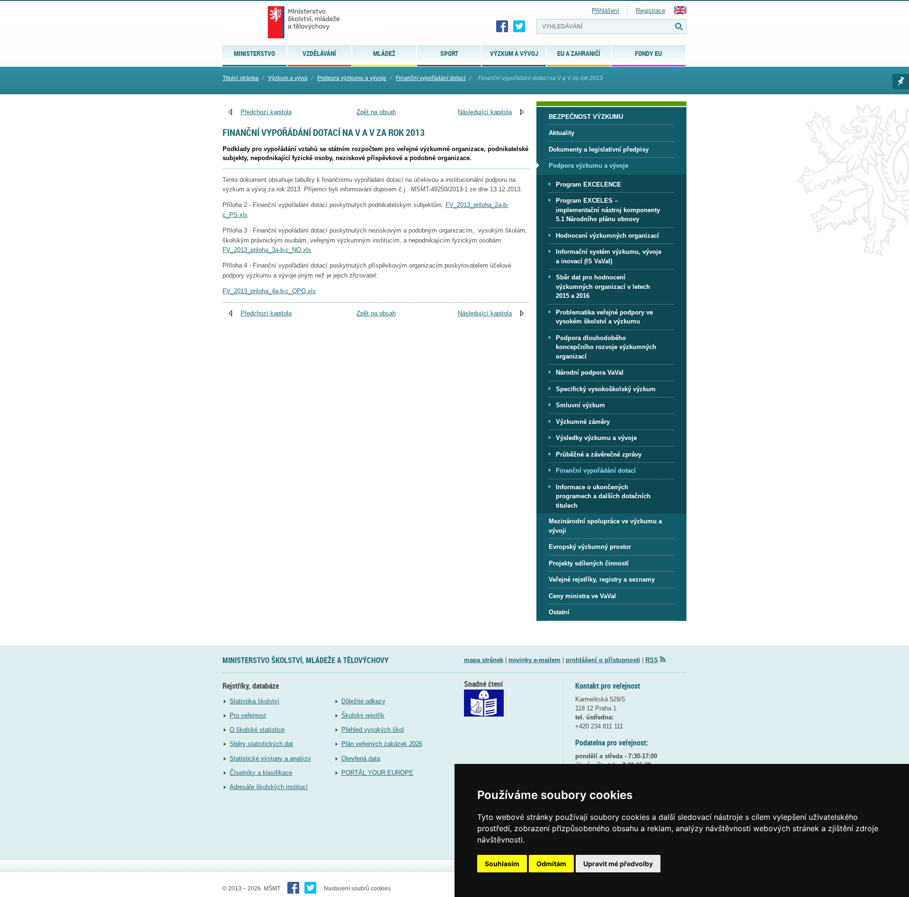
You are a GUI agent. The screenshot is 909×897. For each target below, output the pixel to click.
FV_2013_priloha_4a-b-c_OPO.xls (269, 291)
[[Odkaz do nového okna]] (484, 714)
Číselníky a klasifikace (261, 772)
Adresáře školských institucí (269, 786)
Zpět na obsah (376, 112)
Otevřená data (360, 758)
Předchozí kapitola (266, 112)
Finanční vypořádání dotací (430, 78)
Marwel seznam (900, 81)
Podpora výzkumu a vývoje (351, 78)
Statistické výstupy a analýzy (270, 758)
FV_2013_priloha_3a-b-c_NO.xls (267, 249)
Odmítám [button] (551, 864)
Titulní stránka (240, 78)
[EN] (680, 12)
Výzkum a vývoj (288, 78)
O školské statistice (257, 729)
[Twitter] (519, 26)
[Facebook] (502, 26)
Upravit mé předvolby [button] (618, 864)
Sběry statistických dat (261, 743)
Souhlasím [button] (502, 864)
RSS (651, 660)
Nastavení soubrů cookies (357, 888)
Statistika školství (254, 701)
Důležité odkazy (363, 701)
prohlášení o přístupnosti (603, 660)
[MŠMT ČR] (304, 22)
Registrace (650, 10)
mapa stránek (483, 660)
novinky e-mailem (534, 660)
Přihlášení (605, 10)
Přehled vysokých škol (372, 729)
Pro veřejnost (248, 715)
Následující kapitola (485, 112)
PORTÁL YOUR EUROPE (377, 772)
